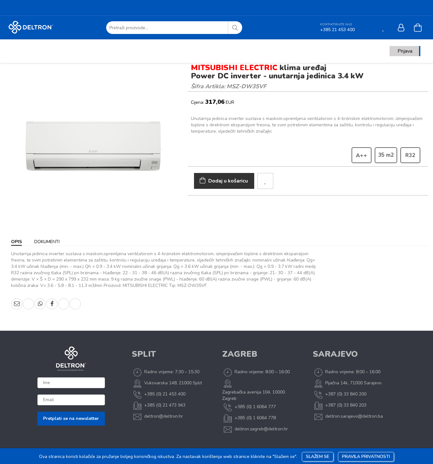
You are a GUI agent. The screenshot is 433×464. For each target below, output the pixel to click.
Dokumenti (47, 242)
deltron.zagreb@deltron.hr (261, 429)
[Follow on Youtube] (36, 8)
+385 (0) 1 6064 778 (255, 418)
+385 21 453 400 (337, 30)
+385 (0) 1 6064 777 (255, 407)
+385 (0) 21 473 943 (164, 405)
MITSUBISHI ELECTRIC (234, 68)
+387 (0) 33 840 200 (345, 394)
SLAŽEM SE (317, 457)
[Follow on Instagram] (24, 8)
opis (16, 242)
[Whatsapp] (40, 303)
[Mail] (16, 303)
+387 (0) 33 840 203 (345, 405)
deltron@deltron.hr (163, 416)
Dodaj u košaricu (228, 180)
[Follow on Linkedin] (49, 8)
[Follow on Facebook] (11, 8)
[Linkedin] (63, 303)
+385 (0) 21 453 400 (164, 394)
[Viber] (28, 303)
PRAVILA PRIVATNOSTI (366, 457)
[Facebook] (51, 303)
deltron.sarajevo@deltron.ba (354, 416)
